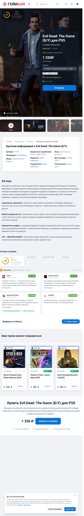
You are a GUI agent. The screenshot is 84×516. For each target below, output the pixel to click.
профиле (20, 505)
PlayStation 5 (19, 141)
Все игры (30, 141)
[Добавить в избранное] (23, 344)
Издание (46, 65)
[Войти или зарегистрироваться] (66, 4)
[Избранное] (71, 4)
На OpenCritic (76, 270)
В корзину (59, 88)
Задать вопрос (72, 321)
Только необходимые (55, 509)
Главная (9, 141)
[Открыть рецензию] (37, 276)
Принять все (70, 509)
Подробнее (27, 505)
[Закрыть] (75, 496)
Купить (20, 386)
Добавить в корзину (48, 421)
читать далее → (7, 288)
